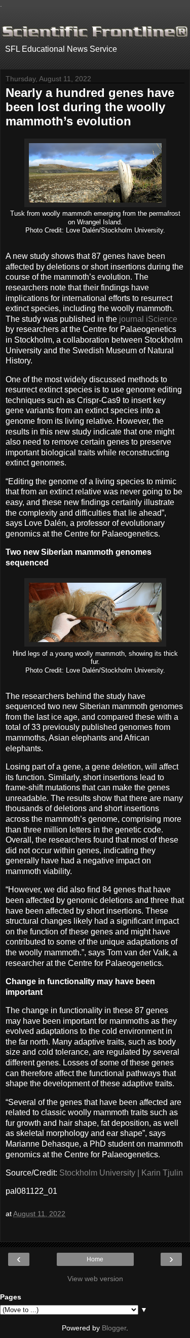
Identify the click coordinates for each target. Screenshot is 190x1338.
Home (95, 1259)
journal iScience (148, 319)
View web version (95, 1279)
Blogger (114, 1328)
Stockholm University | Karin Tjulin (121, 1172)
